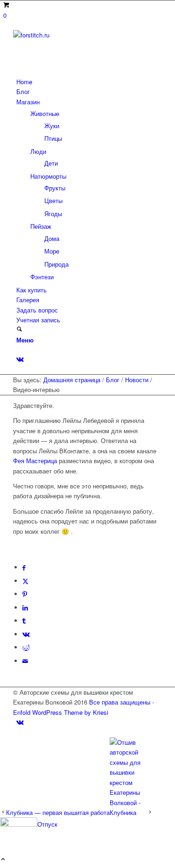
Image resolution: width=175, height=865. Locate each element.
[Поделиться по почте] (25, 660)
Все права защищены (119, 702)
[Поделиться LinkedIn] (25, 607)
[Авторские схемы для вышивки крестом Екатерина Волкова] (83, 34)
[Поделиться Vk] (26, 634)
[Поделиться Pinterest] (24, 593)
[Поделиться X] (25, 580)
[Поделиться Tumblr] (24, 620)
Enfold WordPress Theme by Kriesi (60, 712)
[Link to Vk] (20, 359)
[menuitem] (89, 82)
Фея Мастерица (35, 460)
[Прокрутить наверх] (3, 859)
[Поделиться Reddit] (26, 647)
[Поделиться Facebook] (24, 567)
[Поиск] (19, 329)
